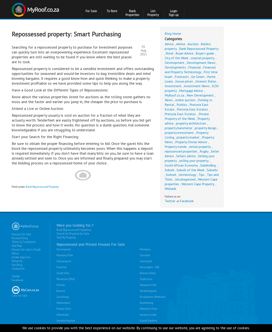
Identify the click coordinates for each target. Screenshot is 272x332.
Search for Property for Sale (73, 233)
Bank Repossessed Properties (74, 230)
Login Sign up (174, 13)
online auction (185, 100)
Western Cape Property (197, 184)
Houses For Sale (21, 234)
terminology (187, 174)
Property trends (176, 146)
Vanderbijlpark (148, 291)
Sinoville (145, 255)
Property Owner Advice (191, 142)
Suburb (169, 170)
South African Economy (181, 165)
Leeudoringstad (66, 320)
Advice (169, 44)
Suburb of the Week (190, 170)
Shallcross (146, 279)
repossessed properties (181, 151)
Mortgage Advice (191, 90)
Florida (61, 285)
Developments (175, 67)
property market (188, 137)
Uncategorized (185, 179)
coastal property (202, 58)
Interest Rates (205, 81)
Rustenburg (146, 303)
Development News (201, 62)
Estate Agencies (21, 257)
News (169, 100)
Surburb (171, 174)
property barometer (179, 128)
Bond (169, 53)
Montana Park (65, 255)
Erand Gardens (148, 320)
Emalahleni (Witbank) (152, 297)
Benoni (61, 291)
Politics (182, 104)
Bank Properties (132, 13)
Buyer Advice (184, 53)
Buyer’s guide (205, 53)
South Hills (63, 273)
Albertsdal (63, 315)
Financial (194, 67)
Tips (201, 174)
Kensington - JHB (149, 267)
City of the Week (176, 58)
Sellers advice (186, 156)
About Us (17, 261)
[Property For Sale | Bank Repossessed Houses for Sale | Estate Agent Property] (36, 8)
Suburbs (212, 170)
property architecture (191, 123)
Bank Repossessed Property (42, 187)
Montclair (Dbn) (66, 279)
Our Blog (17, 265)
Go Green (197, 76)
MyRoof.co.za (174, 95)
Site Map (17, 246)
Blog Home (173, 33)
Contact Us (18, 268)
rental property (200, 146)
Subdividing (208, 165)
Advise (180, 44)
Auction (193, 44)
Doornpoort (64, 249)
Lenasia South (148, 315)
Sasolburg (63, 297)
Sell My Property (66, 237)
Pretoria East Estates (192, 109)
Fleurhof (62, 267)
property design (206, 128)
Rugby (204, 151)
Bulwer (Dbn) (148, 273)
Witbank (170, 188)
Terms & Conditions (24, 242)
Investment (173, 86)
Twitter (170, 201)
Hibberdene (63, 303)
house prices (184, 81)
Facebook (187, 201)
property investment (179, 132)
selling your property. (194, 160)
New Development (200, 95)
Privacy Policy (20, 238)
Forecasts (182, 76)
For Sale (91, 11)
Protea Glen (64, 309)
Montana (145, 249)
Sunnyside (146, 261)
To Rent (112, 11)
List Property (153, 13)
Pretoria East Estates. (180, 114)
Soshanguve (64, 261)
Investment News (197, 86)
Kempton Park (148, 285)
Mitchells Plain (148, 309)
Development (174, 62)
